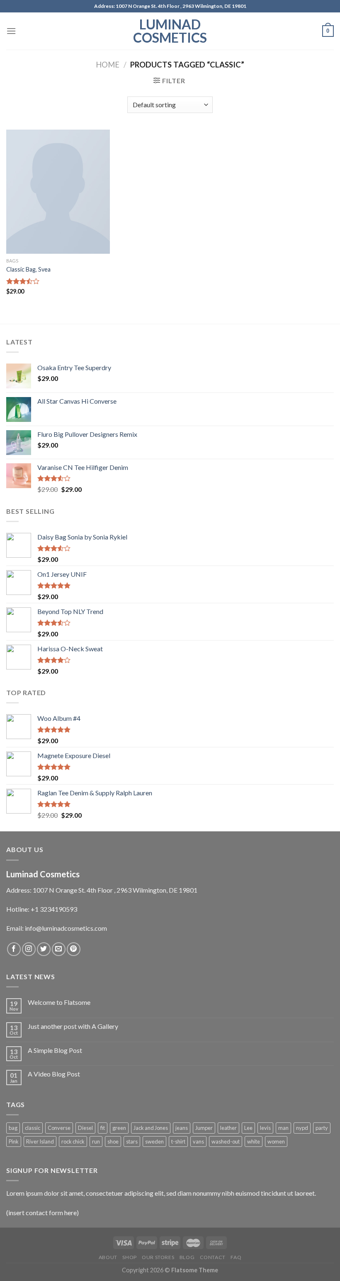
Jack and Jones (151, 1127)
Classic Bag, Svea (28, 269)
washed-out (225, 1141)
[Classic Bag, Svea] (58, 192)
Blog (187, 1257)
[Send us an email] (59, 949)
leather (228, 1127)
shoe (113, 1141)
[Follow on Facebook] (14, 949)
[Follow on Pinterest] (73, 949)
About (108, 1257)
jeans (181, 1127)
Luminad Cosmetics (170, 31)
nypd (302, 1127)
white (253, 1141)
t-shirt (178, 1141)
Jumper (204, 1127)
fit (102, 1127)
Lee (248, 1127)
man (283, 1127)
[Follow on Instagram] (29, 949)
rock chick (73, 1141)
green (119, 1127)
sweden (154, 1141)
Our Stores (158, 1257)
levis (265, 1127)
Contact (213, 1257)
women (276, 1141)
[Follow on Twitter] (44, 949)
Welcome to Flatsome (59, 1002)
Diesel (85, 1127)
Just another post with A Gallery (73, 1026)
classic (32, 1127)
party (322, 1127)
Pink (14, 1141)
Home (107, 64)
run (96, 1141)
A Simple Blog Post (55, 1050)
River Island (40, 1141)
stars (132, 1141)
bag (13, 1127)
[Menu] (11, 31)
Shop (129, 1257)
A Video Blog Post (54, 1074)
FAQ (236, 1257)
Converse (59, 1127)
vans (198, 1141)
